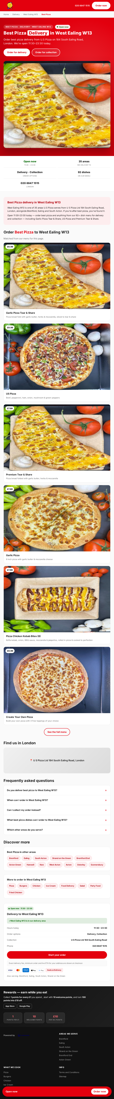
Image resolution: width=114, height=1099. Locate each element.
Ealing (26, 858)
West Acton (54, 865)
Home (6, 14)
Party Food (95, 886)
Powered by (9, 1035)
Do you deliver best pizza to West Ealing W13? (32, 790)
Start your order (57, 955)
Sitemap (62, 1076)
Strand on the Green (61, 858)
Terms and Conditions (69, 1072)
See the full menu (57, 732)
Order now (101, 5)
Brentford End (83, 858)
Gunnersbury (97, 865)
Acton (69, 865)
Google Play (24, 1006)
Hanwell (30, 865)
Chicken (36, 886)
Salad (82, 886)
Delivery (16, 14)
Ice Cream (51, 886)
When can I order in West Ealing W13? (27, 800)
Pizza (11, 886)
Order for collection (46, 52)
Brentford (13, 858)
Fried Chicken (15, 892)
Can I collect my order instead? (24, 810)
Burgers (23, 886)
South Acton (41, 858)
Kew (42, 865)
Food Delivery (67, 886)
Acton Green (15, 865)
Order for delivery (16, 52)
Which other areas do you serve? (25, 829)
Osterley (81, 865)
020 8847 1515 (82, 5)
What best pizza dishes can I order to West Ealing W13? (37, 819)
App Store (9, 1006)
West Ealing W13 (30, 14)
